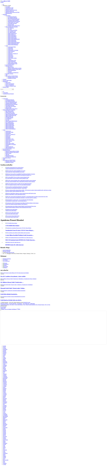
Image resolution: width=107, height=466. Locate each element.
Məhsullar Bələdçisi (7, 258)
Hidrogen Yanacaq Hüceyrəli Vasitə (12, 12)
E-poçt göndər (3, 306)
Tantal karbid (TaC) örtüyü (13, 22)
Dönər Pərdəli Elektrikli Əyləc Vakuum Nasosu (35, 304)
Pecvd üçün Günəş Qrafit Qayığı (11, 217)
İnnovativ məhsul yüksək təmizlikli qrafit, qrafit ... (15, 191)
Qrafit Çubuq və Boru (12, 58)
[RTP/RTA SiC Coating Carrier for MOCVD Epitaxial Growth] (19, 237)
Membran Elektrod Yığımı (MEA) (14, 69)
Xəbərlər (4, 79)
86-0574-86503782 (7, 250)
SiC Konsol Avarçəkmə (12, 30)
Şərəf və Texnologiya (9, 84)
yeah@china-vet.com (10, 252)
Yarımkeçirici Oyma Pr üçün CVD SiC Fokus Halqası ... (19, 230)
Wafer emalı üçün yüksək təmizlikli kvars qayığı (14, 171)
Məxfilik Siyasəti (27, 302)
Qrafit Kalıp (10, 54)
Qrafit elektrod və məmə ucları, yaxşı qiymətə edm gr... (16, 200)
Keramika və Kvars (9, 73)
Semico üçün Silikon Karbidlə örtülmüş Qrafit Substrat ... (16, 204)
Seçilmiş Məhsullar (12, 303)
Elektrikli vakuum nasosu (13, 77)
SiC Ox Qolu (47, 304)
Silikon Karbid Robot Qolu (13, 43)
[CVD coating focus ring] (11, 223)
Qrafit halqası (10, 56)
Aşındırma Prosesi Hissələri (13, 20)
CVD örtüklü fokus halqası (12, 225)
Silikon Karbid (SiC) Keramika (11, 26)
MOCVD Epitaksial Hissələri (13, 18)
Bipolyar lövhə (11, 67)
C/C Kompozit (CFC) (9, 64)
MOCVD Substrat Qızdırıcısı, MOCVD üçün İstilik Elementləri (17, 184)
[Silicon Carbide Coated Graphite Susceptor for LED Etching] (17, 232)
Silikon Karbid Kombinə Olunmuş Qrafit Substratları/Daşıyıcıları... (18, 207)
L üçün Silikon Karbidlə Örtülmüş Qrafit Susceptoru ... (19, 235)
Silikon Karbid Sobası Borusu (14, 42)
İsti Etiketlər (5, 259)
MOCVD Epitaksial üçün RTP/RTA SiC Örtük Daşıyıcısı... (20, 240)
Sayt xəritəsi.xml (6, 261)
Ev (3, 4)
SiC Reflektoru (11, 27)
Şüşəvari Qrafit (11, 24)
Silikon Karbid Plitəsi (12, 36)
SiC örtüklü (7, 6)
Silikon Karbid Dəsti (12, 40)
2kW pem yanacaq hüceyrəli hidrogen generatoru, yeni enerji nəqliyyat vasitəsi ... (21, 197)
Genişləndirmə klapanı (4, 304)
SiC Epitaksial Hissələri (12, 17)
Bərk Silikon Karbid (9, 110)
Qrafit (6, 45)
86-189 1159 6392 (6, 251)
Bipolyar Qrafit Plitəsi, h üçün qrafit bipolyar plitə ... (15, 194)
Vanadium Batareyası (9, 11)
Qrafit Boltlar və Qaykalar (13, 50)
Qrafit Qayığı (10, 49)
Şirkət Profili (7, 82)
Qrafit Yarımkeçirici (12, 61)
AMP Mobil (32, 303)
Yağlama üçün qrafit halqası (10, 210)
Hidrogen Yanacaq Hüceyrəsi (11, 10)
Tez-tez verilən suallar (7, 80)
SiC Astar (10, 29)
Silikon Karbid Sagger (12, 37)
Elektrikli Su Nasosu (12, 78)
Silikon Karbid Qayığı (12, 33)
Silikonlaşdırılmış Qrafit (12, 63)
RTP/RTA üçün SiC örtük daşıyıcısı (14, 244)
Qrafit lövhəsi (10, 55)
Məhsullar (5, 14)
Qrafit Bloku (10, 48)
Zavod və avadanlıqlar (9, 83)
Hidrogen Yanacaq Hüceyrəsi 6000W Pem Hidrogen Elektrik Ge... (18, 175)
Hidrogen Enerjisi (8, 65)
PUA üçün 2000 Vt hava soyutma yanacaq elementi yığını (16, 178)
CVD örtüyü (7, 15)
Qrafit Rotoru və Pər (12, 60)
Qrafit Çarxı (10, 52)
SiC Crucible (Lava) (12, 31)
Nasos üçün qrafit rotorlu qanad (11, 213)
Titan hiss (10, 71)
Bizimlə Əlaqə (6, 87)
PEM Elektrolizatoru (12, 70)
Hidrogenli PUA (8, 13)
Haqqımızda (5, 81)
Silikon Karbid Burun (12, 35)
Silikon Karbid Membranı (13, 44)
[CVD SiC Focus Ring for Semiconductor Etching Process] (18, 228)
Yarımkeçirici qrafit (9, 8)
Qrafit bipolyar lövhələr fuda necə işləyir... (11, 300)
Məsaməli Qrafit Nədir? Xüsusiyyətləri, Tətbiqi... (12, 288)
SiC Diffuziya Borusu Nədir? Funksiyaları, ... (11, 282)
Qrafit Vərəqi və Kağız (12, 62)
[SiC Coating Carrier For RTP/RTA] (12, 242)
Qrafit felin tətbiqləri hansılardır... (9, 294)
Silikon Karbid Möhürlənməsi (14, 39)
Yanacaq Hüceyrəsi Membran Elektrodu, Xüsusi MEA (16, 188)
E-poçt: (4, 252)
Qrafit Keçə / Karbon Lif (13, 53)
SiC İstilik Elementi (12, 32)
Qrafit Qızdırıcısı (11, 51)
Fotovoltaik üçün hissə (12, 23)
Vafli (6, 74)
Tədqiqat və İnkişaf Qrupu (10, 86)
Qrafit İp (9, 59)
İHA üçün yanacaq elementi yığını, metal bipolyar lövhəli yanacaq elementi (20, 181)
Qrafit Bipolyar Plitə (9, 7)
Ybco (24, 304)
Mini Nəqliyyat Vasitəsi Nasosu (11, 75)
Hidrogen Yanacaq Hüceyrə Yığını (14, 68)
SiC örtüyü (12, 304)
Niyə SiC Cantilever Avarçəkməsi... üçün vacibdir (13, 276)
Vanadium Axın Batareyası (13, 72)
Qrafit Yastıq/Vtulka (12, 46)
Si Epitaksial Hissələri (12, 16)
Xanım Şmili (2, 308)
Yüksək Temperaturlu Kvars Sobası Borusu (13, 168)
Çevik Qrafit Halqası (19, 304)
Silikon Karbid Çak (12, 34)
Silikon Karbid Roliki (12, 41)
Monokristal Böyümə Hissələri (14, 21)
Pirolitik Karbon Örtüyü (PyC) (14, 25)
